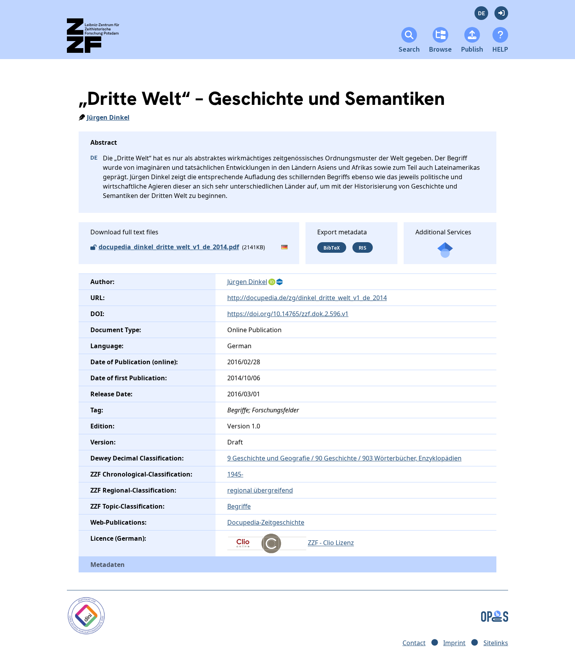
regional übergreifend (260, 490)
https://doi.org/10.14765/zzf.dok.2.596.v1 (288, 313)
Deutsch (481, 13)
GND (280, 282)
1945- (235, 474)
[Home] (100, 38)
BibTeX (331, 247)
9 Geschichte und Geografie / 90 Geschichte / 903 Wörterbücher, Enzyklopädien (344, 458)
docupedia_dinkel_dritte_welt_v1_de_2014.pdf (169, 247)
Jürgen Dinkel (108, 117)
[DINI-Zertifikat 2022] (86, 615)
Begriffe (239, 506)
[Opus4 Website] (494, 615)
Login (501, 13)
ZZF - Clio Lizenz (331, 543)
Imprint (454, 643)
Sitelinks (495, 643)
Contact (414, 643)
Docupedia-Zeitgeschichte (265, 522)
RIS (363, 247)
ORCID (271, 282)
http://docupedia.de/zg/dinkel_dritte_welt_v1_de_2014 (307, 297)
